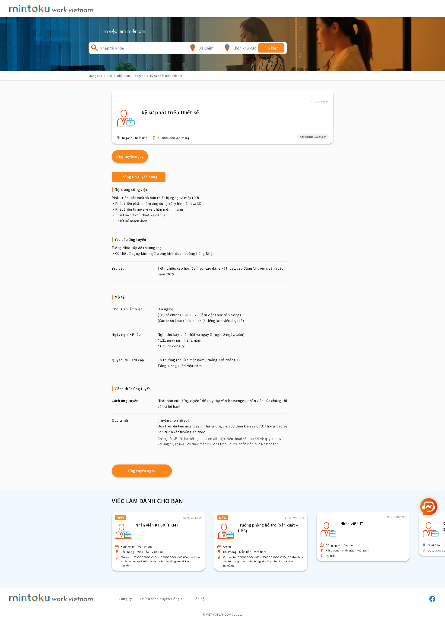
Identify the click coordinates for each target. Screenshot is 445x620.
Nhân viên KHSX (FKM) (156, 525)
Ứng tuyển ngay (129, 156)
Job (109, 76)
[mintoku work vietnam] (51, 8)
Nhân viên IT (352, 523)
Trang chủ (95, 76)
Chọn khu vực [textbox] (244, 48)
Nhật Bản (123, 76)
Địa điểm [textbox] (205, 48)
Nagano (140, 76)
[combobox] (205, 48)
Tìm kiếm (271, 48)
